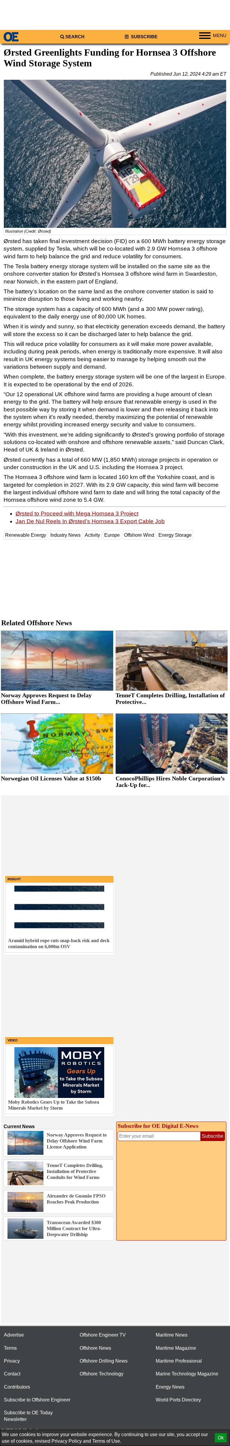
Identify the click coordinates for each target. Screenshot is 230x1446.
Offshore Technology (101, 1373)
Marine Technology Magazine (187, 1373)
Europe (112, 535)
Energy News (170, 1386)
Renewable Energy (25, 535)
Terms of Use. (106, 1441)
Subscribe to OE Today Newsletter (28, 1415)
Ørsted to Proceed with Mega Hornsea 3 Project (77, 513)
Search (74, 36)
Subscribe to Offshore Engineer (37, 1399)
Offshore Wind (139, 535)
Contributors (17, 1386)
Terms (10, 1348)
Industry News (65, 535)
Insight (14, 879)
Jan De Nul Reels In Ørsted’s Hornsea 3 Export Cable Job (90, 521)
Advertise (14, 1334)
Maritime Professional (179, 1360)
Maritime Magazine (176, 1348)
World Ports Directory (178, 1399)
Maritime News (171, 1334)
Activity (92, 535)
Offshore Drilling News (104, 1360)
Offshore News (95, 1348)
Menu (219, 35)
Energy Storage (175, 535)
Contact (12, 1373)
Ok (221, 1437)
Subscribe (144, 36)
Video (12, 1040)
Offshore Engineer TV (103, 1334)
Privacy (12, 1360)
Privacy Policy (67, 1441)
